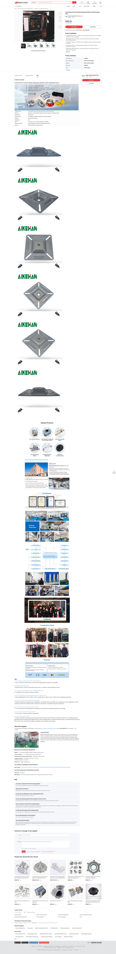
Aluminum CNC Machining (58, 767)
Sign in (100, 3)
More (15, 938)
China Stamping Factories (20, 933)
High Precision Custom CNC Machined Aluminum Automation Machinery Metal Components (57, 878)
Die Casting (33, 767)
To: (20, 838)
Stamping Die (30, 928)
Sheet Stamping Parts (19, 936)
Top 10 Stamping (58, 936)
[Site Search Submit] (74, 2)
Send (24, 851)
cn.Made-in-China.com (69, 947)
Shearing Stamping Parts (77, 928)
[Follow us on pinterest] (99, 942)
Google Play (25, 942)
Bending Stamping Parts (65, 928)
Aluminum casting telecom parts (86, 914)
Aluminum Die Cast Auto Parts (55, 900)
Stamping (36, 8)
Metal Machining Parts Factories (46, 933)
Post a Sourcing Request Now (48, 851)
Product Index (78, 946)
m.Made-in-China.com (60, 947)
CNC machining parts (62, 916)
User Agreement (64, 949)
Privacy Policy (76, 949)
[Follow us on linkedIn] (101, 942)
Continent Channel (72, 946)
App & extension (87, 6)
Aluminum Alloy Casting (26, 767)
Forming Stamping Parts (43, 8)
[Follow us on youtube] (97, 942)
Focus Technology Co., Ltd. (49, 949)
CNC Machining (43, 767)
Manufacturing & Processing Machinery (25, 8)
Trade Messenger (33, 942)
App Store (17, 942)
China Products (39, 946)
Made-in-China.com (53, 947)
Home (15, 8)
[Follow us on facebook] (92, 942)
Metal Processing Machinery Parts (41, 928)
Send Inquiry (74, 26)
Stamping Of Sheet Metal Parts (47, 936)
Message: (19, 841)
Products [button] (34, 2)
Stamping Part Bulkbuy (68, 936)
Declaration (71, 949)
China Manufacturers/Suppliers (48, 946)
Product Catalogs (31, 912)
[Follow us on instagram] (95, 942)
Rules (101, 6)
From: (20, 835)
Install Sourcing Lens (45, 942)
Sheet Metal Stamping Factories (60, 933)
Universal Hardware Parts (20, 928)
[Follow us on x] (93, 942)
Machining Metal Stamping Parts (32, 936)
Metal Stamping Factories (32, 933)
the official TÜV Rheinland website (49, 728)
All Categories (18, 6)
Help (80, 6)
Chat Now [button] (93, 26)
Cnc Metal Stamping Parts (74, 933)
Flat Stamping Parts (54, 928)
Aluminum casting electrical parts (20, 916)
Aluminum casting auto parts (41, 914)
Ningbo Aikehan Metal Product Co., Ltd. (75, 15)
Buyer (74, 6)
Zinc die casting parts (40, 916)
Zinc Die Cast (50, 767)
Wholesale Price (65, 946)
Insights (83, 946)
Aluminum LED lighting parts (63, 914)
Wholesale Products (58, 946)
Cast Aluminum (67, 767)
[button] (70, 2)
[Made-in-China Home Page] (21, 2)
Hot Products (33, 946)
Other (81, 916)
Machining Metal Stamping (86, 933)
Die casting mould (17, 914)
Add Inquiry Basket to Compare (38, 50)
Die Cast (38, 767)
